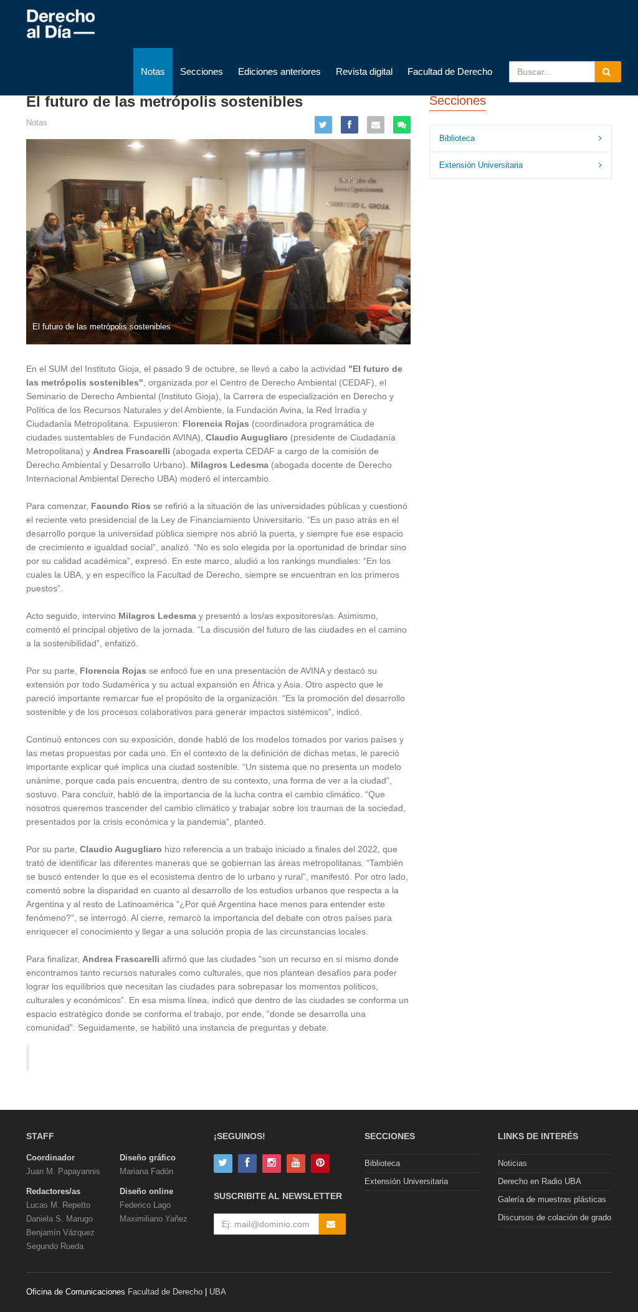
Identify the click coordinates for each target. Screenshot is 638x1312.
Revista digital (364, 71)
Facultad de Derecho (449, 71)
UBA (217, 1291)
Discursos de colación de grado (554, 1217)
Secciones (201, 71)
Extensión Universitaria (481, 165)
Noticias (512, 1163)
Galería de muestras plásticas (552, 1199)
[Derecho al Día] (61, 24)
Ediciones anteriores (279, 71)
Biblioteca (457, 138)
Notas (153, 71)
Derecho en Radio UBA (539, 1181)
